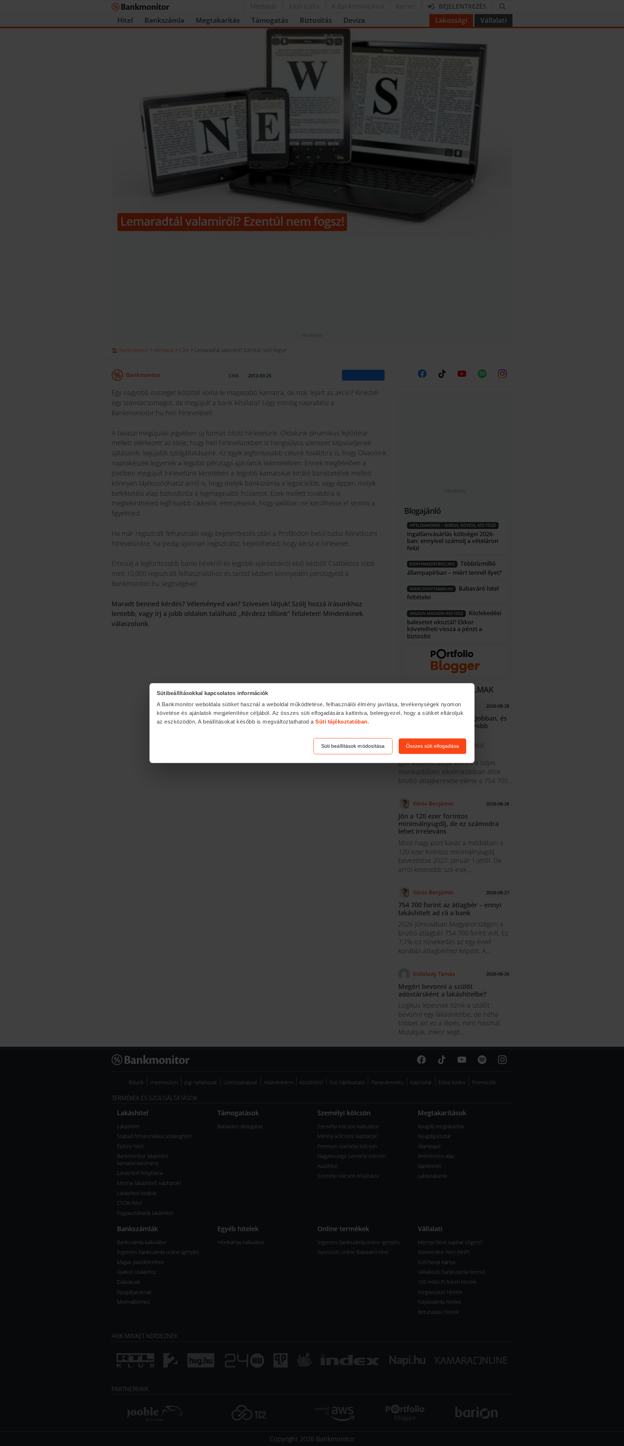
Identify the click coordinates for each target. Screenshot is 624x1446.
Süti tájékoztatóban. (342, 722)
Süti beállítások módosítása (353, 746)
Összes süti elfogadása (432, 746)
